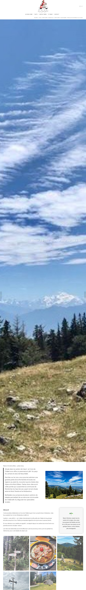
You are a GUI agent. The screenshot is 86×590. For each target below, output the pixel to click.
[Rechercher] (61, 14)
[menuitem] (28, 14)
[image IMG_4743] (70, 554)
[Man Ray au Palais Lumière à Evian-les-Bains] (1, 295)
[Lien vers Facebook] (82, 6)
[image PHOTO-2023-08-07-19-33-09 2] (16, 554)
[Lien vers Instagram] (80, 6)
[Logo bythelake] (43, 6)
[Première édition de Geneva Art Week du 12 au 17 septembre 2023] (85, 295)
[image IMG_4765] (43, 554)
